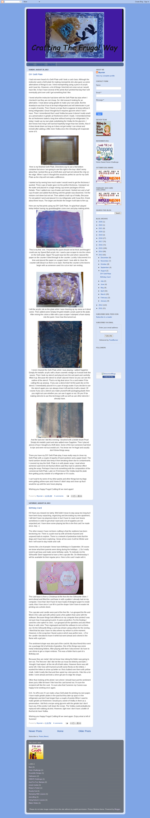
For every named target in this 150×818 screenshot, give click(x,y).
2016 (101, 245)
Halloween (32, 776)
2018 (101, 238)
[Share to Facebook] (79, 496)
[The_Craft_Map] (36, 758)
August (103, 271)
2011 (101, 308)
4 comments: (58, 723)
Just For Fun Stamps (36, 782)
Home (31, 64)
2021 (101, 228)
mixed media (33, 785)
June (103, 284)
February (104, 298)
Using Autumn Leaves (37, 800)
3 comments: (59, 496)
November (105, 261)
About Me (40, 64)
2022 (101, 225)
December (105, 257)
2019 (101, 235)
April (102, 291)
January (104, 301)
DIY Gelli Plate (36, 74)
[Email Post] (67, 496)
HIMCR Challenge (35, 779)
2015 (101, 248)
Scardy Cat (33, 791)
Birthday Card (35, 508)
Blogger (117, 809)
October (104, 264)
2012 (101, 305)
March (103, 294)
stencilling (32, 797)
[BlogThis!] (74, 496)
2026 (101, 222)
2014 (101, 251)
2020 (101, 232)
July (102, 281)
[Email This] (72, 496)
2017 (101, 241)
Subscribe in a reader (104, 317)
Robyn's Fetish (34, 788)
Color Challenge (35, 770)
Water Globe (33, 803)
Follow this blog (108, 376)
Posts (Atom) (44, 736)
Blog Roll (51, 64)
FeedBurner (113, 340)
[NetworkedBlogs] (109, 374)
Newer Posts (35, 731)
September (105, 267)
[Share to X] (76, 496)
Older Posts (85, 731)
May (102, 288)
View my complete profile (105, 76)
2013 (101, 255)
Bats (30, 767)
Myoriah (101, 72)
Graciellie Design (35, 773)
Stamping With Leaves (37, 794)
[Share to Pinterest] (81, 496)
